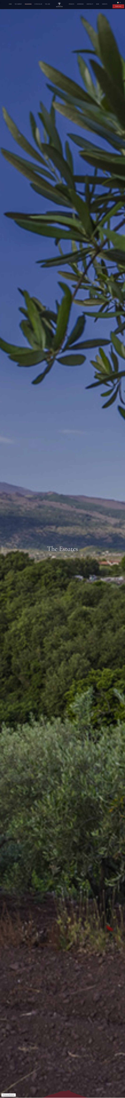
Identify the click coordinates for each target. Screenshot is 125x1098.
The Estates (28, 4)
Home (10, 4)
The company (18, 4)
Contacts (104, 4)
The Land (47, 4)
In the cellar (38, 4)
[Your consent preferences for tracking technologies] (8, 1095)
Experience (80, 4)
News (97, 4)
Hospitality (90, 4)
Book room (118, 6)
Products (71, 4)
